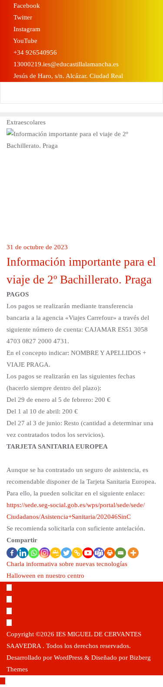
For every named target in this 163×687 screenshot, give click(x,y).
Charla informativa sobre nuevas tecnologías (67, 563)
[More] (133, 552)
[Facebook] (12, 552)
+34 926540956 (34, 52)
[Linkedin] (22, 552)
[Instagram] (44, 552)
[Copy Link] (77, 552)
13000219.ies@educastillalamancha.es (65, 64)
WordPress (68, 657)
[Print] (109, 552)
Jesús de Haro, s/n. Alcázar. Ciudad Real (67, 75)
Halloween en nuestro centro (45, 575)
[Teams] (98, 552)
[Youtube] (88, 552)
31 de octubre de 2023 (37, 247)
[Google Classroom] (55, 552)
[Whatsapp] (33, 552)
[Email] (120, 552)
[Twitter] (66, 552)
